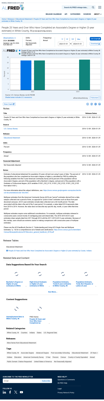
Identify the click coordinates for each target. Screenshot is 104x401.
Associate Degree (27, 353)
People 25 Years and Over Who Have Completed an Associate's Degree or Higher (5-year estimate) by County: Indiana (50, 251)
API (66, 14)
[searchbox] (79, 7)
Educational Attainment (24, 19)
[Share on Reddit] (95, 104)
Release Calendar (54, 14)
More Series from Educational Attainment (21, 343)
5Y (67, 39)
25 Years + (94, 353)
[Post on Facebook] (91, 104)
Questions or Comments (66, 380)
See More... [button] (52, 292)
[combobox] (79, 7)
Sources (87, 14)
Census (63, 357)
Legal (60, 389)
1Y (62, 39)
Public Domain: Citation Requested (19, 362)
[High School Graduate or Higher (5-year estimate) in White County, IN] (40, 274)
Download (94, 44)
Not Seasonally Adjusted (62, 362)
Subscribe (46, 381)
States (39, 333)
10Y (72, 39)
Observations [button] (8, 38)
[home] (13, 7)
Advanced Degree (42, 353)
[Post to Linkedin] (99, 104)
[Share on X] (87, 104)
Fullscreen (95, 98)
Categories (75, 14)
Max (78, 39)
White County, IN (13, 333)
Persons (55, 357)
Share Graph (8, 104)
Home (4, 19)
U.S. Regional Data (50, 333)
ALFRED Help (62, 383)
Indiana (32, 333)
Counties (24, 333)
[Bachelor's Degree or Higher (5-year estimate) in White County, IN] (16, 274)
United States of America (43, 362)
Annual (92, 357)
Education (17, 357)
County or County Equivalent (78, 357)
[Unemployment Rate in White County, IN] (16, 309)
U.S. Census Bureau (11, 129)
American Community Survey (34, 357)
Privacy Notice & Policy (66, 393)
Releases (11, 19)
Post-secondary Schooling (60, 353)
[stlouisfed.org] (13, 3)
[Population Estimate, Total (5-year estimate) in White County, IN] (63, 274)
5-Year (48, 357)
